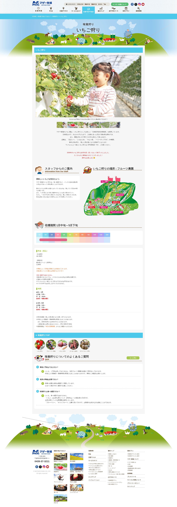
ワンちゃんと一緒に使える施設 (116, 474)
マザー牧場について (120, 4)
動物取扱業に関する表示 (134, 468)
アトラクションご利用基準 (96, 471)
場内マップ (111, 450)
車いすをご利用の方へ (94, 467)
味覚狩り (55, 16)
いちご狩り (40, 351)
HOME (34, 16)
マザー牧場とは (132, 462)
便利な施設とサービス (94, 469)
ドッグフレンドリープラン (115, 482)
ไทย (105, 4)
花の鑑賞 (72, 461)
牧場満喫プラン (113, 480)
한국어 (100, 4)
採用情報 (129, 473)
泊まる (56, 502)
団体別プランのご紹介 (133, 454)
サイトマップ (131, 486)
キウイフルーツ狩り (85, 351)
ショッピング (74, 492)
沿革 (129, 464)
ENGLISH (80, 4)
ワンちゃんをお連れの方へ (96, 465)
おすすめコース (112, 477)
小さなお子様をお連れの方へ (96, 463)
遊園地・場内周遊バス (76, 471)
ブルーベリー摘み (51, 351)
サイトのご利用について (134, 479)
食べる (56, 492)
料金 (89, 454)
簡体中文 (87, 4)
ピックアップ (92, 477)
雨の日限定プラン (113, 484)
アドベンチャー (58, 482)
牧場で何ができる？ (44, 16)
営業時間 (90, 450)
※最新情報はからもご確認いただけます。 (55, 326)
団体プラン (130, 450)
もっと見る (133, 358)
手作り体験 (73, 482)
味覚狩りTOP (44, 335)
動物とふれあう (58, 461)
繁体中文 (94, 4)
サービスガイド (92, 460)
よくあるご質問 (93, 473)
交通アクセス (92, 457)
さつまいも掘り (74, 351)
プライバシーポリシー (133, 483)
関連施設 (130, 470)
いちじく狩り (62, 351)
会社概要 (130, 466)
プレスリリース (131, 476)
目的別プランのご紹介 (133, 456)
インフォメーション (94, 480)
